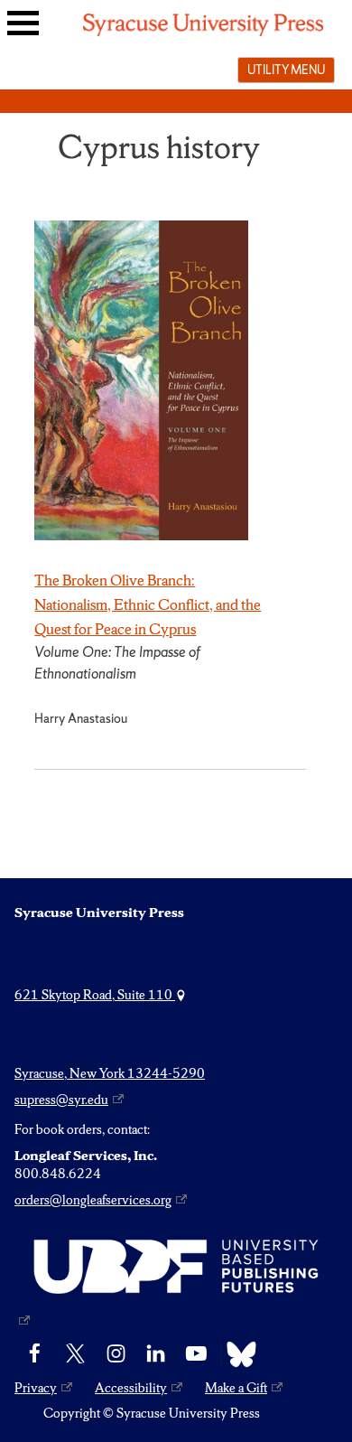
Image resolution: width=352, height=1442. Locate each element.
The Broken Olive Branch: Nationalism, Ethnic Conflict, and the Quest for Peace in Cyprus (147, 604)
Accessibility (131, 1388)
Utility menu (286, 69)
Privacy (35, 1388)
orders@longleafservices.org (92, 1200)
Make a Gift (236, 1388)
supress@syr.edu (61, 1099)
